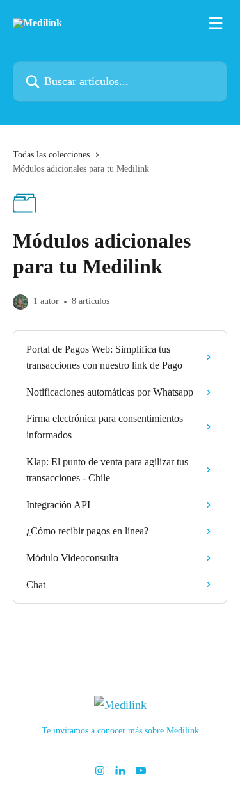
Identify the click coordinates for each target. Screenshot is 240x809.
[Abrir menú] (215, 23)
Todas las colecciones (51, 154)
